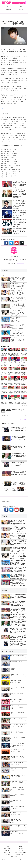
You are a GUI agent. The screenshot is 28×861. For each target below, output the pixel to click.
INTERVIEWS (7, 852)
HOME (7, 846)
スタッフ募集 (7, 854)
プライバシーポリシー (20, 854)
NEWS (4, 409)
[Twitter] (11, 243)
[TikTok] (21, 243)
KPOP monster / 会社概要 (20, 852)
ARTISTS (21, 848)
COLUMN (7, 850)
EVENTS (21, 850)
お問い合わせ (14, 856)
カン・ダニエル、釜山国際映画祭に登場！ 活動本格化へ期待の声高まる (11, 394)
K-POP (4, 411)
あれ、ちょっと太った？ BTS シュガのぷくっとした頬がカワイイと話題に (4, 403)
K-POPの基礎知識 (7, 848)
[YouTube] (16, 243)
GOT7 (24, 409)
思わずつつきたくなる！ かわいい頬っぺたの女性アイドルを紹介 (24, 403)
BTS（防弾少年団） (17, 409)
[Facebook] (6, 243)
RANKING (9, 409)
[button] (25, 415)
